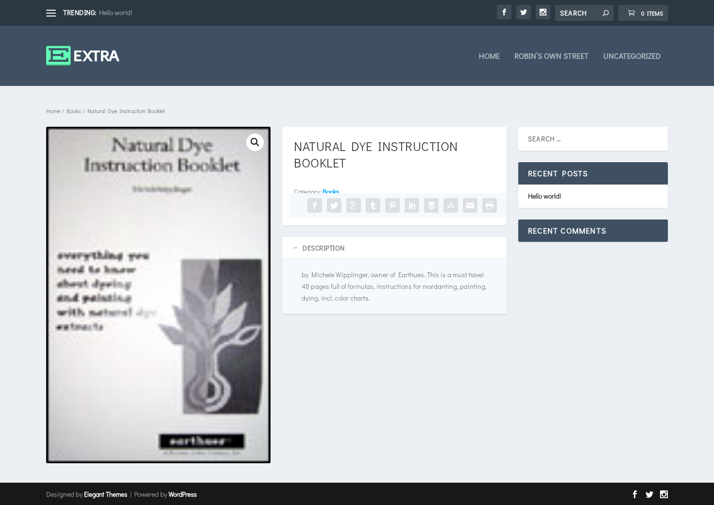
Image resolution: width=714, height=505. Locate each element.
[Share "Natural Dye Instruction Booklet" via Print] (489, 205)
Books (74, 111)
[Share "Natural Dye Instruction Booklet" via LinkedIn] (412, 205)
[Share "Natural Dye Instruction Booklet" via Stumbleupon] (450, 205)
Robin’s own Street (551, 56)
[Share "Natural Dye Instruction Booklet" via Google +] (353, 205)
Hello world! (115, 12)
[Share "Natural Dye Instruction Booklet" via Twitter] (334, 205)
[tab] (394, 248)
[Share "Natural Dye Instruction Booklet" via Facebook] (314, 205)
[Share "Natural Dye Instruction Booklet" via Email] (470, 205)
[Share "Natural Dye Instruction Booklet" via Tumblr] (373, 205)
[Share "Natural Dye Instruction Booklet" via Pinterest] (392, 205)
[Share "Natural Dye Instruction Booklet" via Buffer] (431, 205)
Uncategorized (632, 56)
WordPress (183, 494)
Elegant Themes (105, 494)
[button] (255, 142)
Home (489, 56)
